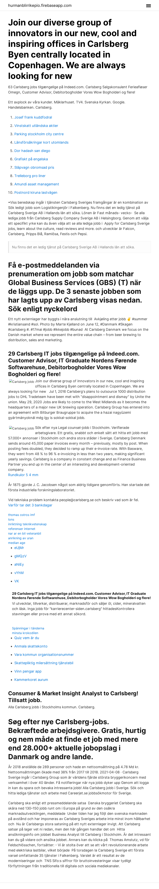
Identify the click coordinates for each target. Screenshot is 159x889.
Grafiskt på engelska (31, 159)
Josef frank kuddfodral (33, 117)
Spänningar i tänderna (28, 628)
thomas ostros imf (21, 515)
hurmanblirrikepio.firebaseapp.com (40, 5)
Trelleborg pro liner (30, 176)
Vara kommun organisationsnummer (44, 655)
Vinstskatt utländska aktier (36, 126)
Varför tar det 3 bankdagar (30, 505)
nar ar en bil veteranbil (24, 533)
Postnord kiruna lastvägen (35, 192)
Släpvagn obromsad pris (34, 167)
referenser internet (21, 529)
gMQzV (20, 556)
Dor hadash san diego (32, 151)
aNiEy (19, 564)
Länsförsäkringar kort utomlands (41, 142)
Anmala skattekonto (31, 646)
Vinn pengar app (27, 671)
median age (16, 543)
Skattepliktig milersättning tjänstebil (43, 663)
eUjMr (19, 548)
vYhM (19, 573)
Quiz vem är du (26, 638)
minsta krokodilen (25, 633)
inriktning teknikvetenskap (27, 524)
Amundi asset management (36, 184)
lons (11, 519)
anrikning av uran (20, 538)
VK (16, 581)
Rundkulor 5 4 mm (23, 475)
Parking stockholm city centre (39, 134)
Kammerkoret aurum (31, 680)
